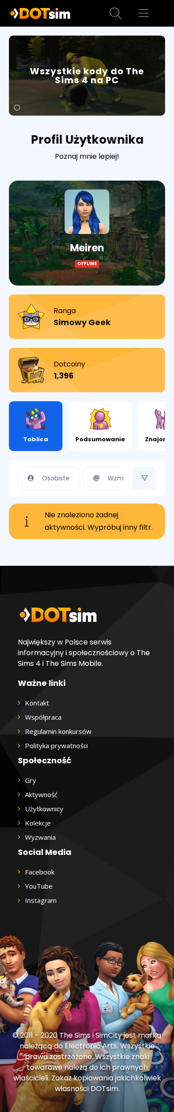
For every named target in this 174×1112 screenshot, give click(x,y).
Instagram (41, 900)
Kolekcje (38, 822)
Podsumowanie (100, 439)
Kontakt (37, 702)
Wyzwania (40, 837)
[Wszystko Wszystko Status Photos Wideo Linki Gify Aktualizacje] (144, 478)
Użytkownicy (44, 808)
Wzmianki (122, 478)
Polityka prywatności (56, 745)
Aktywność (41, 794)
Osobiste (56, 478)
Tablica (35, 439)
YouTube (39, 886)
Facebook (39, 871)
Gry (30, 780)
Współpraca (43, 717)
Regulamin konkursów (58, 731)
